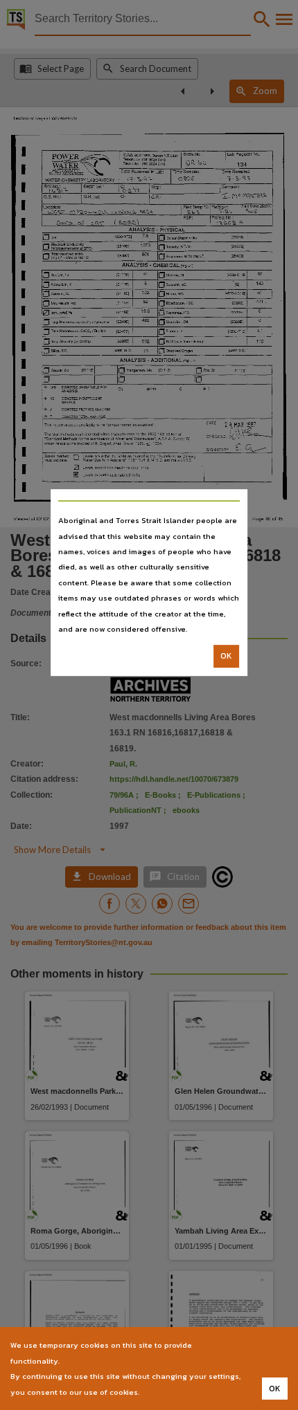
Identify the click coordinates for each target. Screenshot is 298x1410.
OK (226, 656)
